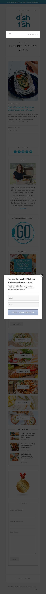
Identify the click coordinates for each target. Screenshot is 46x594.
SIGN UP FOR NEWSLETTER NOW (23, 312)
